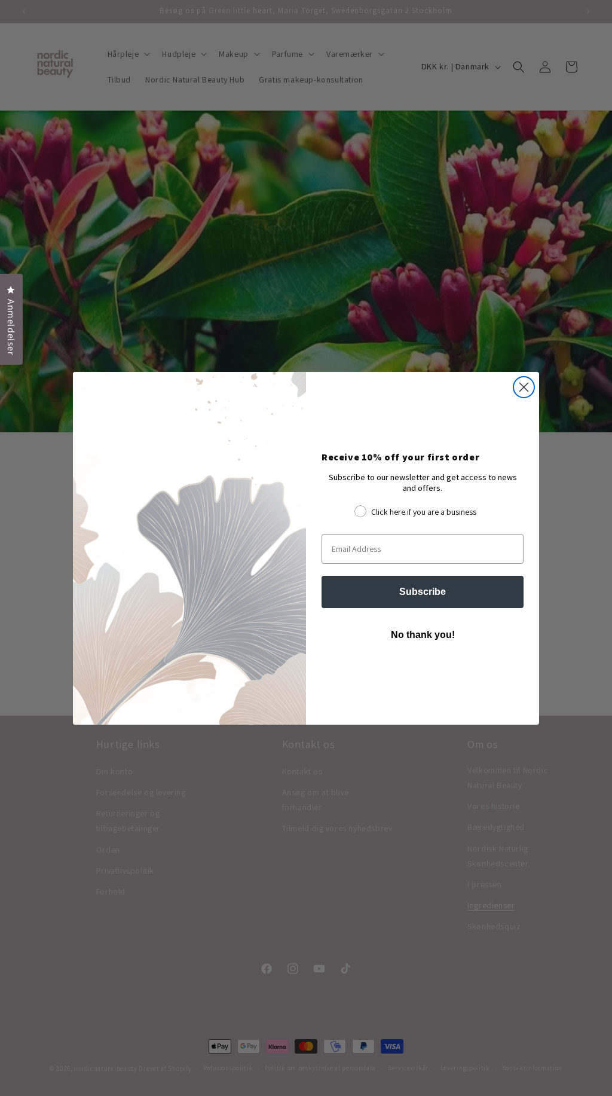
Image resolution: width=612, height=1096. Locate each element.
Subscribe (422, 592)
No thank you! (423, 635)
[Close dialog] (523, 387)
